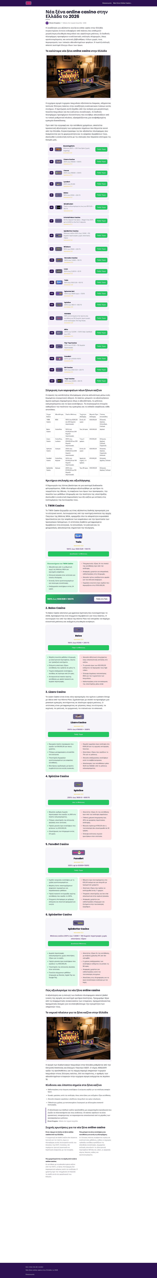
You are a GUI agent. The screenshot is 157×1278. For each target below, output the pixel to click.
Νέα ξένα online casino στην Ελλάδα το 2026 (42, 1270)
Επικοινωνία (106, 3)
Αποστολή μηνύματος (78, 1250)
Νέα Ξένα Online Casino (122, 3)
